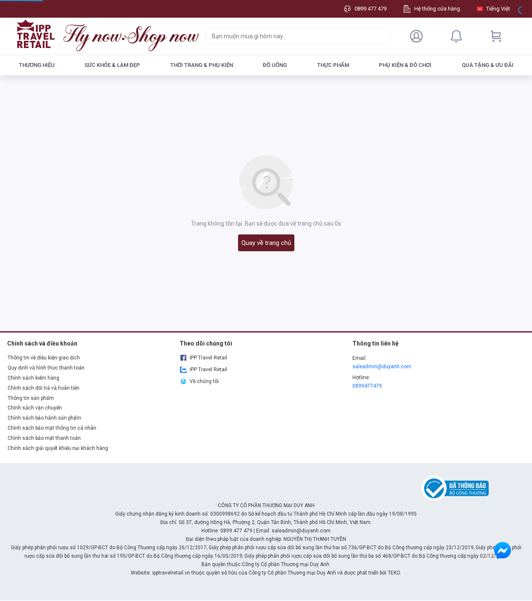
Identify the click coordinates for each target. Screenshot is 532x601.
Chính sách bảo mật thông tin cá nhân (52, 428)
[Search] (382, 36)
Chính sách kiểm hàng (33, 378)
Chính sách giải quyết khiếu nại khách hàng (58, 448)
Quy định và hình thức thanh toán (46, 368)
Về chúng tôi (204, 381)
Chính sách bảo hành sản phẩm (44, 418)
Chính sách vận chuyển (35, 408)
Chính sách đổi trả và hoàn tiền (43, 388)
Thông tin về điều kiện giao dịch (44, 358)
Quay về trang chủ (266, 243)
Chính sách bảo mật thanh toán (44, 438)
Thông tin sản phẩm (31, 398)
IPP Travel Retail (208, 358)
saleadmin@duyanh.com (381, 367)
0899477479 (367, 386)
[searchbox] (291, 36)
